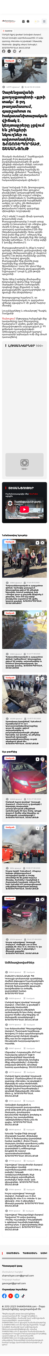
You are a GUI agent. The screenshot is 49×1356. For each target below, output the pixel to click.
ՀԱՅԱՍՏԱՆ (30, 1253)
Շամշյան (9, 61)
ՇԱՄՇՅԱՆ (12, 1253)
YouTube (33, 494)
